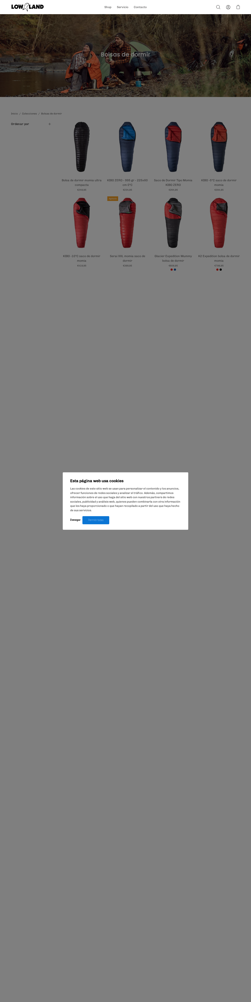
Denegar (75, 519)
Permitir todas (96, 520)
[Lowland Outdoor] (27, 7)
